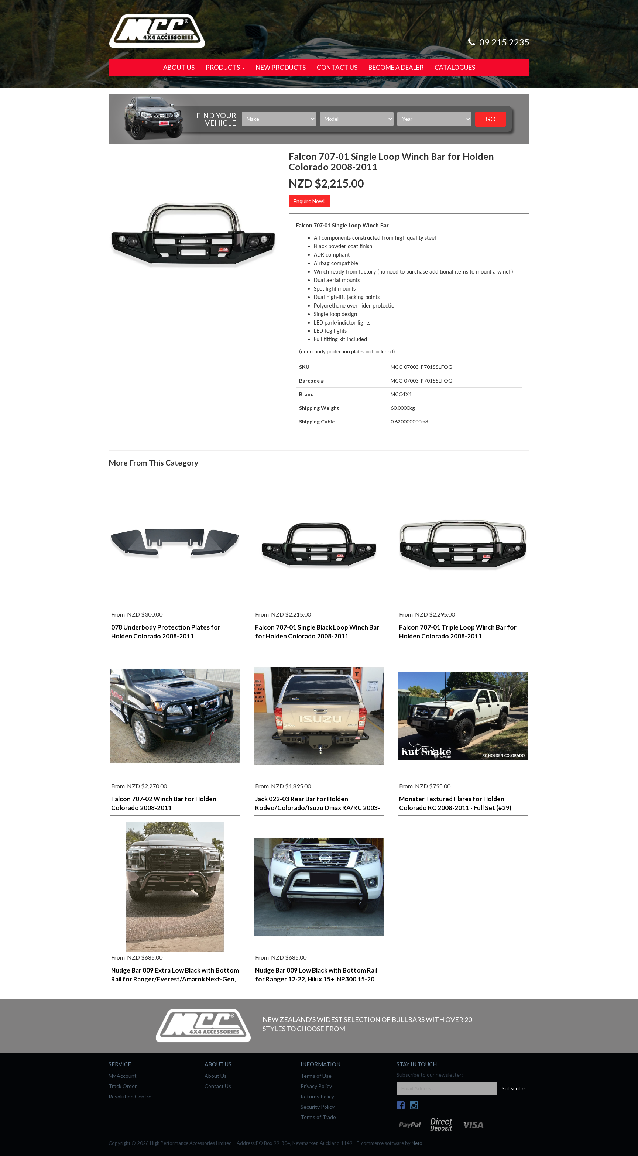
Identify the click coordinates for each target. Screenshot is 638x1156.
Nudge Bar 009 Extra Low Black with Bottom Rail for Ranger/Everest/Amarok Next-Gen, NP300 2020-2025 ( (175, 979)
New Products (281, 67)
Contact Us (337, 67)
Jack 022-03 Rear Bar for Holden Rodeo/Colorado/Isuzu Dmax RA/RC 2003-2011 (317, 807)
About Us (179, 67)
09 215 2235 (503, 42)
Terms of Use (316, 1076)
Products (223, 67)
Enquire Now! (309, 201)
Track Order (123, 1086)
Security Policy (318, 1107)
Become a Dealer (395, 67)
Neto (417, 1143)
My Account (123, 1076)
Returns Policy (317, 1096)
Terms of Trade (318, 1117)
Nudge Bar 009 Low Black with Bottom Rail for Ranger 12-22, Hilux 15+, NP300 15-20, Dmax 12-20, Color (316, 979)
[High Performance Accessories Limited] (157, 30)
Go (490, 119)
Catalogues (455, 67)
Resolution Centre (130, 1096)
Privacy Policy (316, 1086)
